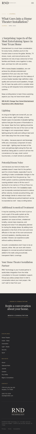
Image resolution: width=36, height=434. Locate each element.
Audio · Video (5, 340)
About (3, 362)
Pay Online (5, 374)
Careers (4, 371)
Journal (4, 368)
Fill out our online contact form (12, 278)
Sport (3, 352)
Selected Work (6, 365)
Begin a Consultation (18, 315)
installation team (26, 188)
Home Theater (6, 337)
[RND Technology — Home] (9, 3)
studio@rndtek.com (7, 395)
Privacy (4, 429)
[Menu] (32, 3)
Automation (5, 343)
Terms (9, 429)
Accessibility (16, 429)
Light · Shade (5, 346)
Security (4, 349)
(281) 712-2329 (6, 393)
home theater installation (15, 68)
